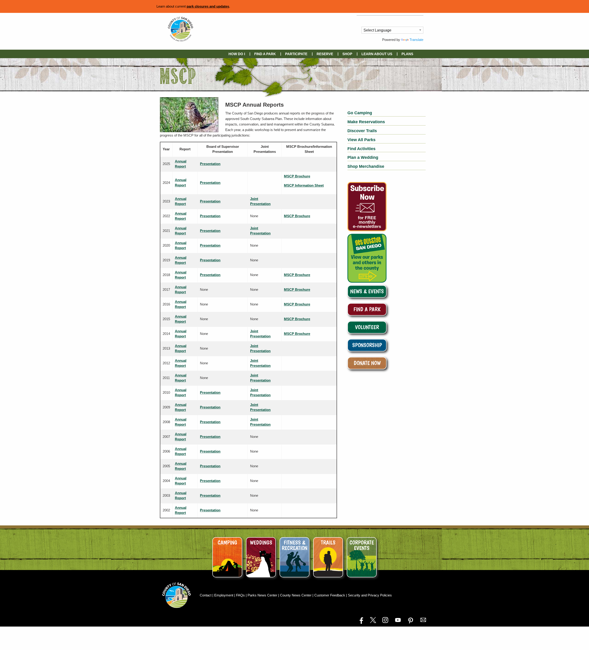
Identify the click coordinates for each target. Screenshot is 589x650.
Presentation (210, 164)
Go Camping (359, 113)
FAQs (241, 595)
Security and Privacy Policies (370, 595)
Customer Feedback (330, 595)
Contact (206, 595)
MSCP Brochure (297, 176)
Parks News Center (263, 595)
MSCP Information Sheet (304, 185)
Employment (224, 595)
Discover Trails (362, 130)
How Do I (236, 54)
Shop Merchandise (365, 166)
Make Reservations (366, 122)
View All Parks (361, 139)
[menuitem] (238, 54)
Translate (416, 40)
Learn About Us (376, 54)
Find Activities (361, 148)
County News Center (296, 595)
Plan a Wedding (362, 157)
